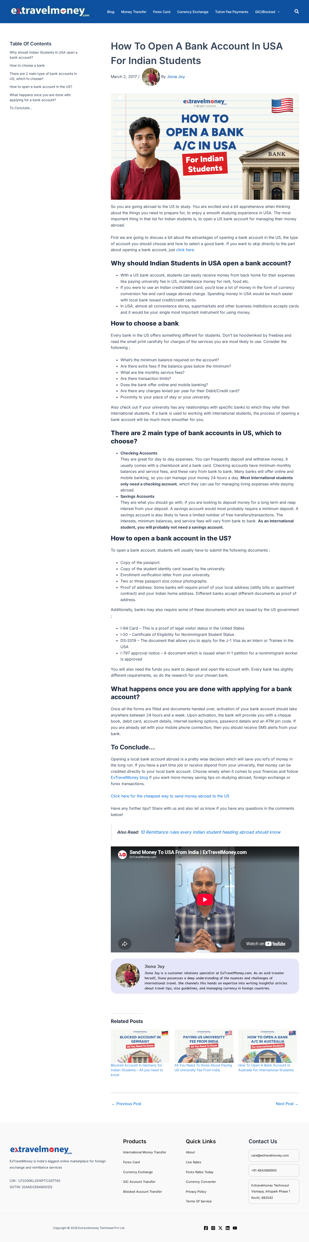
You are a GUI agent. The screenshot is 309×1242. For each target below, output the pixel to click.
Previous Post (126, 1104)
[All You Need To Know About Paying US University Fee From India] (204, 1046)
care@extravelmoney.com (270, 1155)
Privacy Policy (196, 1191)
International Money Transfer (144, 1152)
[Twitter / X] (220, 1228)
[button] (267, 11)
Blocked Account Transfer (142, 1191)
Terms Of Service (199, 1201)
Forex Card (131, 1162)
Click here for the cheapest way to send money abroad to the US (170, 796)
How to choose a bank (27, 66)
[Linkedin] (227, 1228)
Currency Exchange (138, 1172)
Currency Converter (201, 1182)
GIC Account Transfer (139, 1182)
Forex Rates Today (199, 1172)
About (190, 1152)
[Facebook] (206, 1228)
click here (185, 249)
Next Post (287, 1104)
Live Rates (193, 1162)
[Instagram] (213, 1228)
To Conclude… (21, 108)
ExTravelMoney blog (129, 777)
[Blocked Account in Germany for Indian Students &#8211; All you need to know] (140, 1046)
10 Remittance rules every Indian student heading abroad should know (210, 832)
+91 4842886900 (264, 1170)
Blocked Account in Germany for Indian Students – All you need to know (137, 1070)
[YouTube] (235, 1228)
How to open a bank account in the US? (41, 87)
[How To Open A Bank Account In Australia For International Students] (267, 1046)
